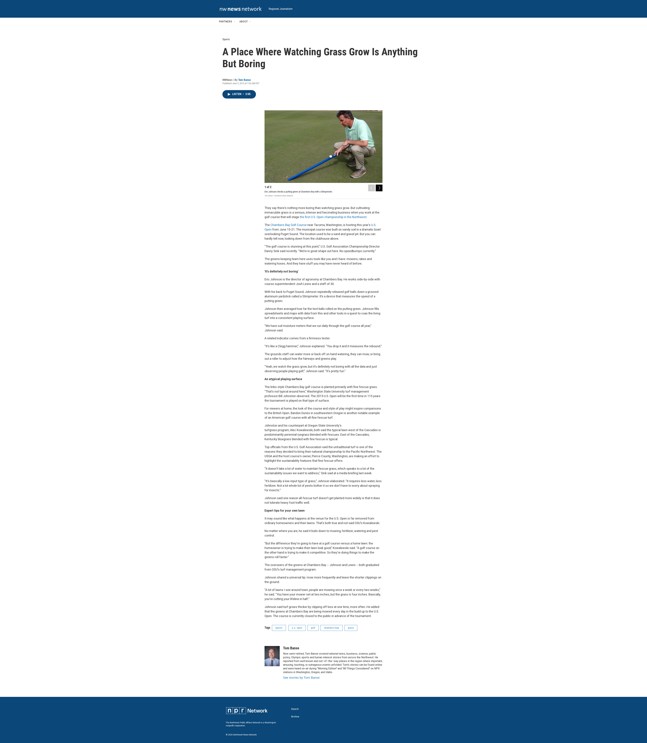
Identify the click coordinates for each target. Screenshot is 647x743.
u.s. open (297, 627)
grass (351, 627)
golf (313, 627)
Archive (295, 716)
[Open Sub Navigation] (234, 21)
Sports (226, 39)
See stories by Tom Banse (301, 677)
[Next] (379, 188)
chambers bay (331, 627)
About (243, 21)
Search (295, 709)
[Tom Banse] (272, 656)
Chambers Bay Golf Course (288, 225)
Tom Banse (244, 80)
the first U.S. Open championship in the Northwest (333, 217)
